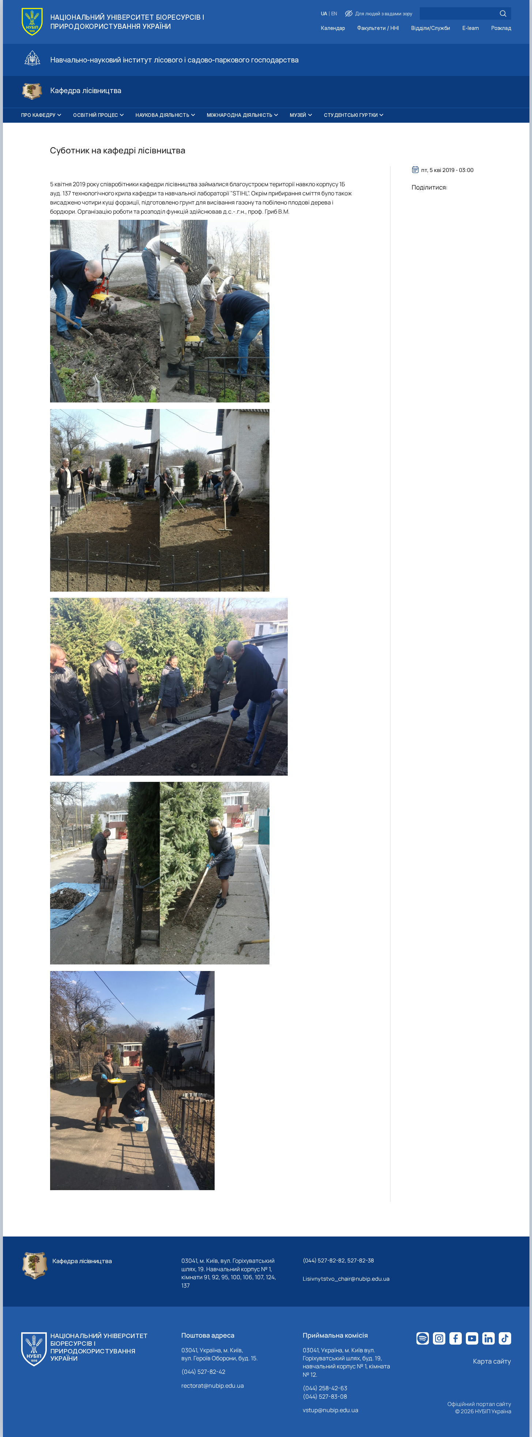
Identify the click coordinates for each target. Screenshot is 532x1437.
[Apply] (503, 13)
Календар (333, 28)
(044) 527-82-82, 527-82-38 (338, 1260)
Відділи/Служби (430, 28)
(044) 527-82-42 (203, 1372)
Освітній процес (95, 115)
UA (324, 13)
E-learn (471, 28)
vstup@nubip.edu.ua (330, 1410)
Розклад (501, 28)
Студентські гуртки (351, 115)
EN (334, 13)
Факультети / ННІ (378, 28)
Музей (298, 115)
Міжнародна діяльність (239, 115)
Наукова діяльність (162, 115)
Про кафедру (38, 115)
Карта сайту (492, 1361)
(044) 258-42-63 (325, 1388)
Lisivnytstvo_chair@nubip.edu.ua (346, 1279)
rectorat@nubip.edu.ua (212, 1385)
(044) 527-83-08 (325, 1396)
